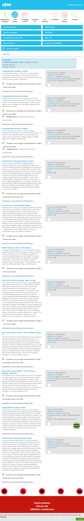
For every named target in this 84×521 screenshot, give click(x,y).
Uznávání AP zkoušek (35, 21)
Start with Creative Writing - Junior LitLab (18, 280)
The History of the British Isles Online (17, 438)
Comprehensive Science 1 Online (15, 71)
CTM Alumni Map (64, 21)
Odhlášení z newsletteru (42, 509)
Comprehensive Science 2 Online (15, 96)
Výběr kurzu (50, 27)
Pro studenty (9, 43)
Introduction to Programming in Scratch (18, 161)
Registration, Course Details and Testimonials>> (18, 91)
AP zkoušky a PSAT (25, 20)
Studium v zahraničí (53, 43)
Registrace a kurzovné (13, 38)
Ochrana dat (42, 506)
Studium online (10, 27)
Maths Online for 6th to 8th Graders (16, 248)
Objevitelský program (5, 20)
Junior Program (10, 32)
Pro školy (55, 19)
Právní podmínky (42, 503)
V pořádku (80, 519)
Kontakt (74, 19)
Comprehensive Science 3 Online (15, 129)
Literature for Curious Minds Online (16, 205)
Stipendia (49, 32)
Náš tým (48, 38)
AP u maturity (45, 20)
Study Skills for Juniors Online (13, 408)
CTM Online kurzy (15, 21)
